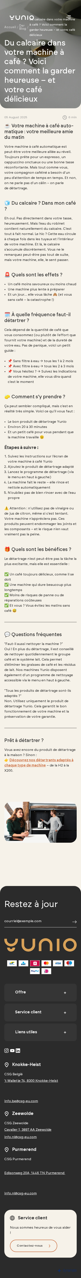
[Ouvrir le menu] (68, 18)
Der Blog (22, 27)
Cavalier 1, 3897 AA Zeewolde (27, 1129)
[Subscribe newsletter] (74, 922)
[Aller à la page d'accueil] (28, 17)
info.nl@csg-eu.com (20, 1137)
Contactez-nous (30, 1245)
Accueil (10, 27)
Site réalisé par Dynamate (67, 1270)
